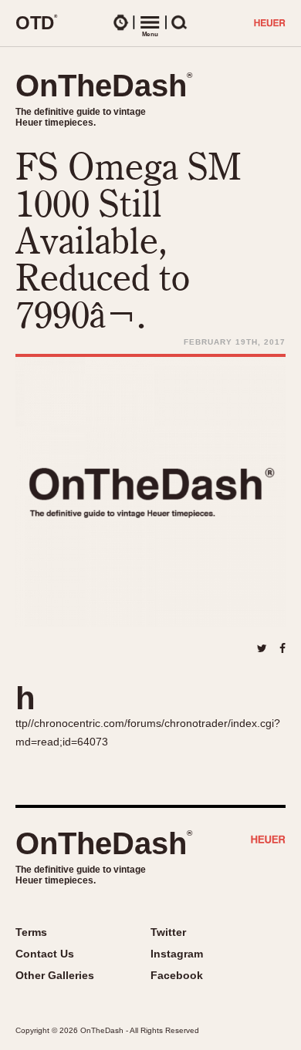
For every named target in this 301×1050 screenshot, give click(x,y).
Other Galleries (54, 975)
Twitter (168, 932)
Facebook (176, 975)
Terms (31, 932)
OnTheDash (103, 86)
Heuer (268, 841)
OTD (36, 22)
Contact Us (44, 953)
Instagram (176, 953)
